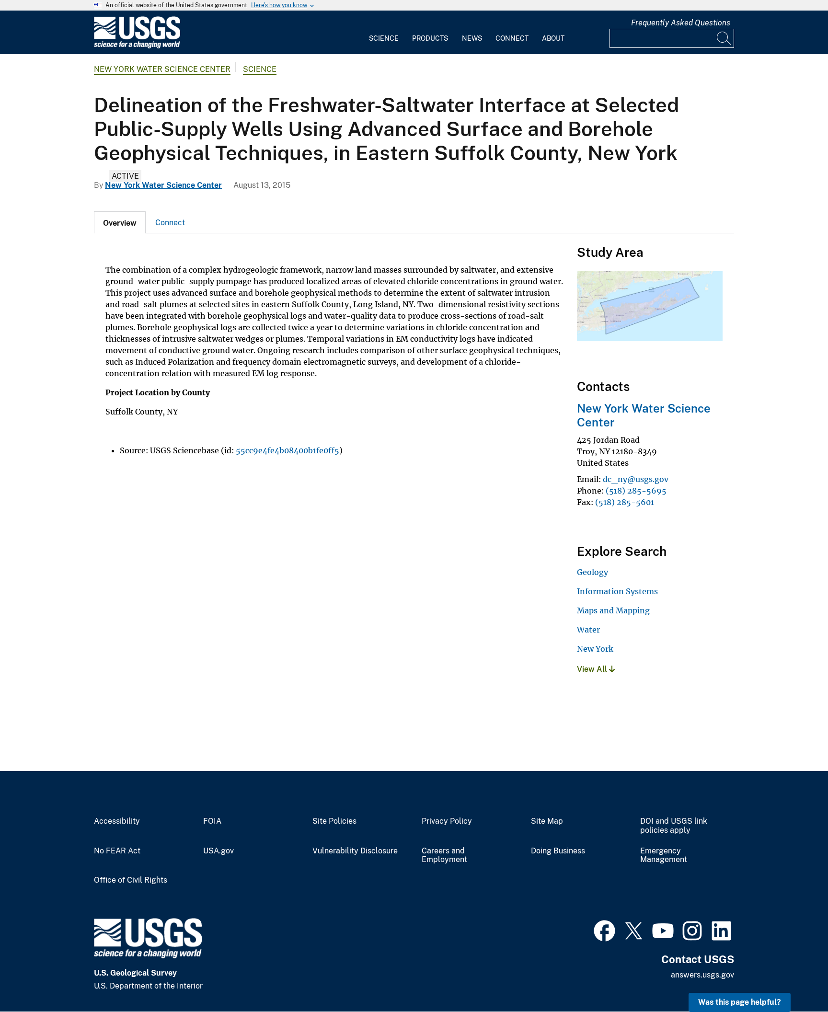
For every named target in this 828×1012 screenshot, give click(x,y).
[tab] (120, 222)
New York (595, 649)
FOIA (212, 821)
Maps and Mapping (613, 610)
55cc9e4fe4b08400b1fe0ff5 (287, 450)
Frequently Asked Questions (680, 22)
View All (593, 669)
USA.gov (218, 851)
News (472, 38)
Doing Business (558, 851)
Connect (512, 38)
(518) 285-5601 (624, 502)
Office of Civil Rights (130, 880)
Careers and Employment (444, 855)
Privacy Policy (447, 821)
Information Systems (617, 591)
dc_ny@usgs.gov (635, 479)
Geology (592, 572)
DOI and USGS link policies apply (673, 826)
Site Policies (334, 821)
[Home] (137, 46)
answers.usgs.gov (702, 974)
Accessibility (117, 821)
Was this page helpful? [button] (739, 1002)
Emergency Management (663, 855)
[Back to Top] (793, 977)
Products (430, 38)
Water (588, 629)
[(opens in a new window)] (604, 929)
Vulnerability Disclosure (355, 851)
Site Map (547, 821)
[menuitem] (383, 32)
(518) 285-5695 (636, 490)
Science (384, 38)
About (553, 38)
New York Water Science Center (162, 69)
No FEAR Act (117, 851)
